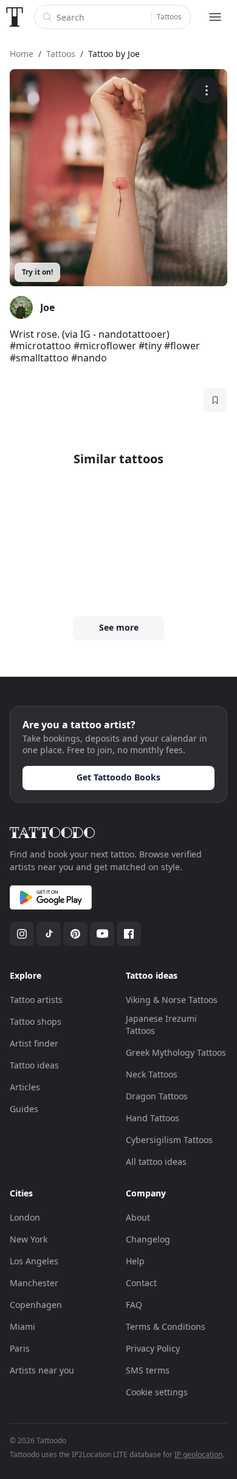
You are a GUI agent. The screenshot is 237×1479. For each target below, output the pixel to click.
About (138, 1217)
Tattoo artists (36, 999)
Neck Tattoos (151, 1074)
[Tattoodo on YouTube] (102, 934)
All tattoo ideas (156, 1161)
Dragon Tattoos (157, 1096)
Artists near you (42, 1370)
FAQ (134, 1304)
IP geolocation (198, 1454)
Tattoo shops (35, 1021)
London (25, 1217)
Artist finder (34, 1043)
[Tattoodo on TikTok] (48, 934)
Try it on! (37, 272)
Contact (141, 1283)
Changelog (148, 1239)
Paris (20, 1348)
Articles (25, 1087)
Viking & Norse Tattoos (172, 999)
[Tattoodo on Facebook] (129, 934)
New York (28, 1239)
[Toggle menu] (215, 17)
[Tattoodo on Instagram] (22, 934)
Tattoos (169, 17)
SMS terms (148, 1370)
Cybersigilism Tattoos (169, 1139)
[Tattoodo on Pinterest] (75, 934)
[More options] (206, 90)
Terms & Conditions (165, 1326)
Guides (24, 1109)
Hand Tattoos (152, 1118)
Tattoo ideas (34, 1065)
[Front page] (14, 17)
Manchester (34, 1283)
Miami (22, 1326)
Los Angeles (34, 1261)
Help (135, 1261)
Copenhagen (36, 1304)
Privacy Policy (153, 1348)
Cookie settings (157, 1392)
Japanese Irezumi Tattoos (161, 1024)
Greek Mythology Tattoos (176, 1052)
